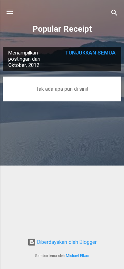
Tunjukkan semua (90, 53)
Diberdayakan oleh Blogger (66, 242)
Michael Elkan (77, 255)
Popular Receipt (62, 29)
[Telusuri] (114, 13)
